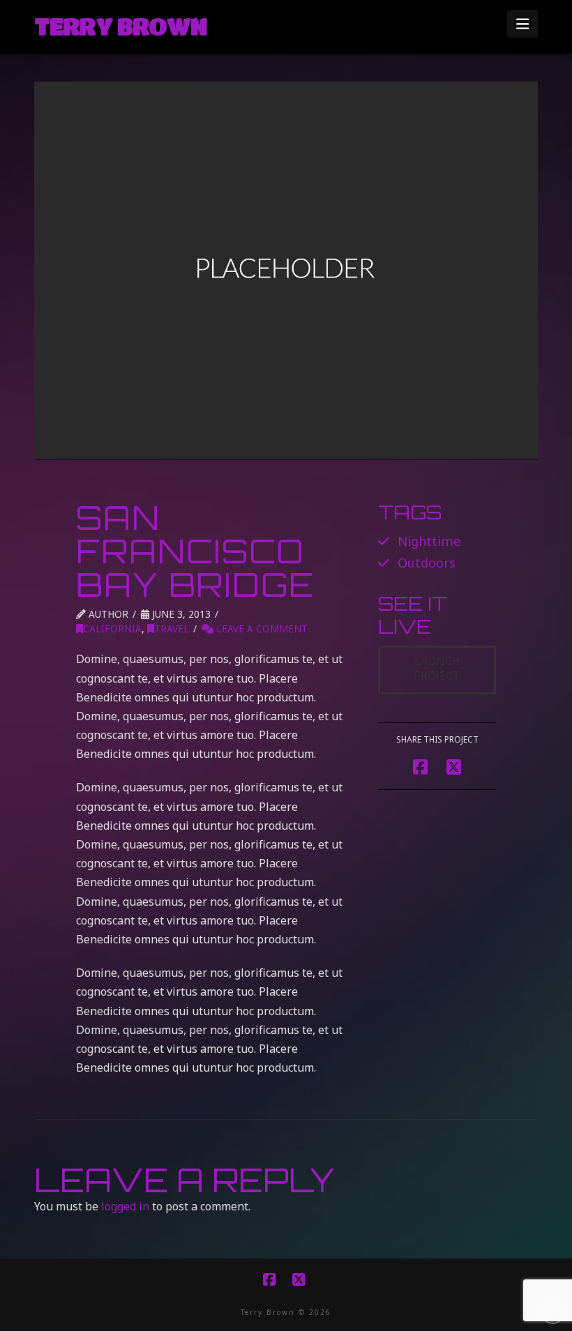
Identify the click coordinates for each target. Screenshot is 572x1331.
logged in (125, 1206)
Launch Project (437, 668)
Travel (171, 628)
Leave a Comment (260, 628)
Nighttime (429, 540)
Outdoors (427, 562)
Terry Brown (120, 26)
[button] (522, 24)
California (112, 628)
